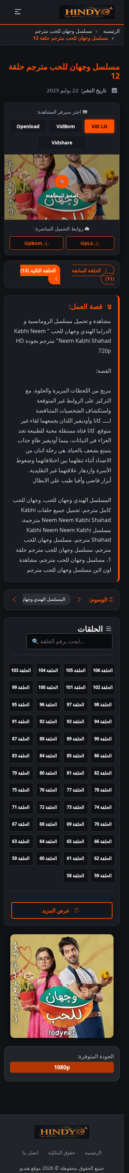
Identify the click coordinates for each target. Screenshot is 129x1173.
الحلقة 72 (48, 807)
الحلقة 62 (103, 858)
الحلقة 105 (76, 670)
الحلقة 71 (21, 807)
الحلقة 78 (103, 790)
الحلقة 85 (75, 756)
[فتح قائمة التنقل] (17, 12)
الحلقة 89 (75, 739)
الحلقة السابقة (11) (93, 274)
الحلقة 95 (21, 704)
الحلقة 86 (103, 756)
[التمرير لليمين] (79, 599)
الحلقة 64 (48, 841)
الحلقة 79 (21, 773)
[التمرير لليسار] (14, 599)
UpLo (87, 243)
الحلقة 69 (75, 824)
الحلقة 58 (75, 875)
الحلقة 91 (21, 721)
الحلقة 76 (48, 790)
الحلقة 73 (75, 807)
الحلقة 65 (75, 841)
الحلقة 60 (48, 858)
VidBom (65, 126)
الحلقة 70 (103, 824)
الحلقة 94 (103, 721)
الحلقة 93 (75, 721)
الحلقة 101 (76, 687)
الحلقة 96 (48, 704)
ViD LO (99, 126)
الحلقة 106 (103, 670)
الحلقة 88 (48, 739)
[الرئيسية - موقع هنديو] (87, 12)
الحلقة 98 (103, 704)
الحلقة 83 (21, 756)
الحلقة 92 (48, 721)
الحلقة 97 (75, 704)
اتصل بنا (30, 1152)
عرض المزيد (56, 910)
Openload (28, 126)
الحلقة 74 (103, 807)
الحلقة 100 (48, 687)
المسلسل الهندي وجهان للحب (37, 599)
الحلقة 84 (48, 756)
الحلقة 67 (21, 824)
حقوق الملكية (61, 1152)
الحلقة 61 (75, 858)
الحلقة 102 (103, 687)
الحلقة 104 (48, 670)
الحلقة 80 (48, 773)
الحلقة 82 (103, 773)
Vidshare (62, 142)
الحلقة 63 (21, 841)
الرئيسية (93, 1152)
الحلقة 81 (75, 773)
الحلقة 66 (103, 841)
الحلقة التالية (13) (38, 270)
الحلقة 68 (48, 824)
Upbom (34, 243)
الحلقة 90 (103, 739)
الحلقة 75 (21, 790)
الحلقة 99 (21, 687)
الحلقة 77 (75, 790)
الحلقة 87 (21, 739)
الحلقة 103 (21, 670)
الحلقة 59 (21, 858)
